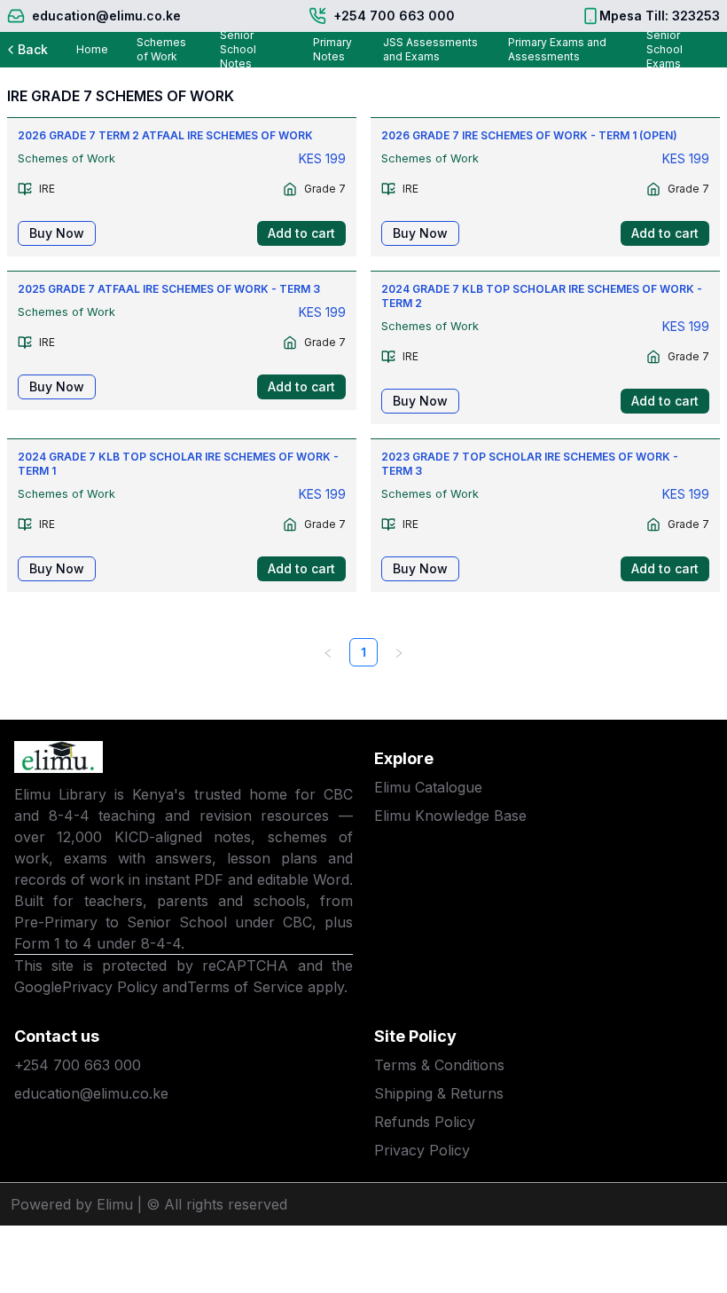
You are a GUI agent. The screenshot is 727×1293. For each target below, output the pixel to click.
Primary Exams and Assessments (557, 49)
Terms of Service (245, 987)
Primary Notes (332, 49)
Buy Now (56, 232)
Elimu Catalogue (428, 787)
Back (33, 49)
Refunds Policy (424, 1122)
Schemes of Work (161, 49)
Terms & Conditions (439, 1065)
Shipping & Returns (439, 1093)
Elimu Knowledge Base (450, 815)
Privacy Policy (110, 987)
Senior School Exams (664, 49)
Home (92, 49)
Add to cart (301, 232)
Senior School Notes (238, 49)
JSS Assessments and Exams (430, 49)
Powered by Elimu (72, 1204)
